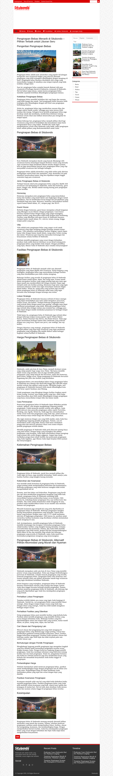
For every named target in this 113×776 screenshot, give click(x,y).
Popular (82, 38)
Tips (76, 92)
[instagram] (32, 765)
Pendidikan (49, 31)
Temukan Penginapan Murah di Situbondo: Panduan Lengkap (88, 52)
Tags (74, 41)
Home (16, 31)
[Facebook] (26, 765)
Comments (89, 38)
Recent (75, 38)
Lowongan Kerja (77, 31)
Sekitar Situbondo (62, 31)
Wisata (31, 31)
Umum (77, 97)
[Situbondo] (22, 8)
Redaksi (37, 1)
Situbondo (95, 773)
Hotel (76, 87)
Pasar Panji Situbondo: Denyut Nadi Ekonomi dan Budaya (89, 73)
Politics (77, 89)
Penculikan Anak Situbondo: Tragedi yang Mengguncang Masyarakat (89, 67)
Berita (23, 31)
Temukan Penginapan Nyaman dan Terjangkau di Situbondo (89, 59)
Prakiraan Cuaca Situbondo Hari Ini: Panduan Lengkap (88, 45)
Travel (77, 94)
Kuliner (38, 31)
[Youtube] (29, 765)
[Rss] (23, 765)
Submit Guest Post (46, 1)
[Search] (98, 1)
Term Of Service (28, 1)
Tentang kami (18, 1)
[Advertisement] (68, 16)
